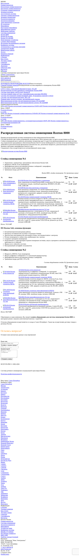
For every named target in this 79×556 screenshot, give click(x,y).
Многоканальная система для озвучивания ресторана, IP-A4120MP (23, 101)
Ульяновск (4, 490)
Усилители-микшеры (8, 21)
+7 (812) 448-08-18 (7, 547)
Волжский (4, 403)
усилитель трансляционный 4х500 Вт (36, 290)
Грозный (3, 408)
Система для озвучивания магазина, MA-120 (15, 97)
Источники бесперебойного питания (13, 43)
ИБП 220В (4, 535)
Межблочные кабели (7, 50)
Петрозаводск (5, 459)
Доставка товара (6, 60)
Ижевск (3, 413)
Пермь (3, 457)
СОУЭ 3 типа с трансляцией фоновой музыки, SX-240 (19, 89)
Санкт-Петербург (14, 380)
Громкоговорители (7, 5)
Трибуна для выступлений (9, 537)
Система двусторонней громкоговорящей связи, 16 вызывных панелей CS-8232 (27, 96)
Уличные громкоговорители (10, 15)
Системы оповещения (8, 33)
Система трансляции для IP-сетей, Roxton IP (15, 92)
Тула (2, 485)
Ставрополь (5, 472)
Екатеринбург (5, 410)
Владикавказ (5, 398)
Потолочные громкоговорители (11, 7)
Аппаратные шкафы (7, 48)
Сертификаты (5, 64)
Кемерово (4, 422)
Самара (3, 464)
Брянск (3, 394)
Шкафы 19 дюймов (7, 532)
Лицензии (4, 66)
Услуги (3, 52)
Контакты (4, 69)
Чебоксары (4, 495)
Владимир (4, 399)
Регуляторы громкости (8, 533)
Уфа (2, 492)
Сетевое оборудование (8, 41)
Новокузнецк (5, 446)
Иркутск (3, 415)
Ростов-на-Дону (6, 460)
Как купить (4, 59)
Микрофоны (5, 26)
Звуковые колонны (7, 12)
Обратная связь (6, 67)
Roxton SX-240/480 (7, 38)
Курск (3, 433)
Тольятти (4, 481)
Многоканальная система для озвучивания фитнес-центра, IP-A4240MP (24, 102)
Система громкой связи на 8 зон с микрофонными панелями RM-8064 (24, 94)
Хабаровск (4, 493)
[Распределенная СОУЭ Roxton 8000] (14, 151)
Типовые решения (7, 509)
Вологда (3, 405)
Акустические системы (8, 14)
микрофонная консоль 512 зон (33, 209)
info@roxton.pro (6, 80)
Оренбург (4, 453)
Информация (5, 55)
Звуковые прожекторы (8, 17)
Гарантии (4, 62)
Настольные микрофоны (9, 27)
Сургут (3, 476)
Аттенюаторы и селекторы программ (13, 47)
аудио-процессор (29, 270)
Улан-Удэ (4, 488)
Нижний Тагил (6, 445)
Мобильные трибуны (8, 31)
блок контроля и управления (32, 188)
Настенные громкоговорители (11, 8)
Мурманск (4, 439)
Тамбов (3, 478)
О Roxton (4, 57)
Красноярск (4, 429)
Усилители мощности (8, 19)
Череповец (4, 499)
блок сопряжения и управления (34, 180)
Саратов (3, 467)
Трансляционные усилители (10, 22)
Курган (3, 431)
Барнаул (3, 391)
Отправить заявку (7, 359)
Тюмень (3, 486)
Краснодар (4, 427)
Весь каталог (5, 3)
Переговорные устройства (9, 40)
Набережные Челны (7, 441)
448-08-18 (6, 78)
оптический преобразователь (33, 217)
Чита (2, 500)
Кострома (4, 426)
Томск (3, 483)
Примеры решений (7, 54)
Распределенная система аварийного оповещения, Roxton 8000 (21, 90)
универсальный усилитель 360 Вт (34, 197)
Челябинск (4, 497)
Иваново (4, 412)
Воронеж (4, 406)
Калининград (5, 419)
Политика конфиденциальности (11, 374)
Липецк (3, 434)
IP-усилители (5, 24)
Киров (3, 424)
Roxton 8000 (5, 34)
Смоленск (4, 469)
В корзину (4, 110)
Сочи (2, 471)
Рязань (3, 462)
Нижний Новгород (7, 443)
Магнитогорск (5, 436)
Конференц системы (7, 45)
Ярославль (4, 504)
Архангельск (5, 387)
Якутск (3, 502)
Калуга (3, 420)
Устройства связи (6, 528)
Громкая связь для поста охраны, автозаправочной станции (20, 99)
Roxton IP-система (7, 36)
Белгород (4, 393)
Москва (3, 386)
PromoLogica (5, 554)
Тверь (3, 479)
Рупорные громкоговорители (10, 10)
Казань (3, 417)
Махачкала (4, 438)
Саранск (3, 466)
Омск (2, 450)
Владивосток (5, 396)
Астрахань (4, 389)
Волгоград (4, 401)
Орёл (2, 452)
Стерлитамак (5, 474)
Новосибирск (5, 448)
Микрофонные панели (8, 29)
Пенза (3, 455)
